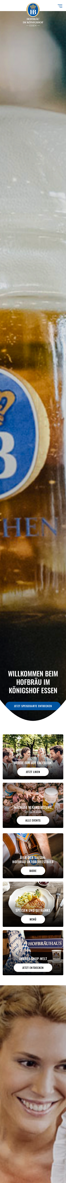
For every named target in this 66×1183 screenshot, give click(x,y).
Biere (32, 871)
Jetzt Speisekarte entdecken (33, 706)
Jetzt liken (33, 772)
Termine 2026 (33, 811)
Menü (33, 919)
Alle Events (33, 820)
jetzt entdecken (32, 968)
